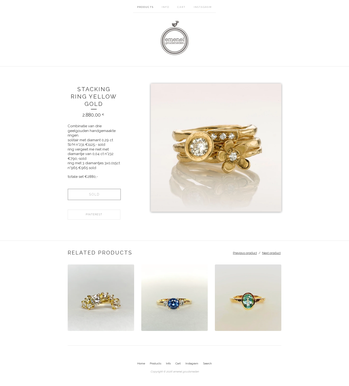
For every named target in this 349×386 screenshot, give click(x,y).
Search (207, 363)
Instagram (203, 7)
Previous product (245, 253)
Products (145, 7)
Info (165, 7)
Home (141, 363)
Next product (271, 253)
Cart (181, 7)
